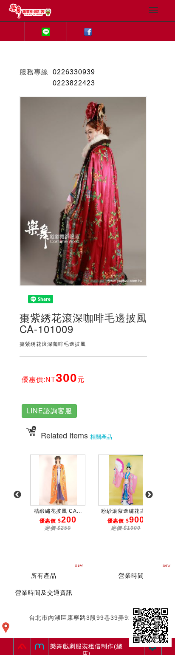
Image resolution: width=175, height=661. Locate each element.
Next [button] (149, 495)
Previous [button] (17, 495)
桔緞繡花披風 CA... (58, 511)
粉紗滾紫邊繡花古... (125, 511)
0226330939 (74, 72)
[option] (57, 499)
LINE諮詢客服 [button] (49, 411)
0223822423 (74, 83)
